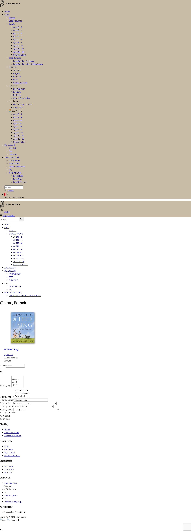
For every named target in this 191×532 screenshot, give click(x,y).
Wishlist (12, 148)
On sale (6, 415)
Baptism (17, 92)
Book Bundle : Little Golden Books (28, 64)
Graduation (18, 107)
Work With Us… (15, 172)
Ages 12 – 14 (18, 48)
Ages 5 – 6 (17, 33)
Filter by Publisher (8, 403)
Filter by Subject (7, 396)
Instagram (9, 469)
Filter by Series (6, 409)
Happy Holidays (20, 82)
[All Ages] (17, 379)
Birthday (17, 76)
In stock (6, 418)
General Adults (19, 54)
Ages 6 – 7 (17, 36)
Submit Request (32, 526)
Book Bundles (15, 58)
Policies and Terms (12, 435)
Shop (6, 14)
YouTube (8, 472)
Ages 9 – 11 (18, 45)
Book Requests (15, 20)
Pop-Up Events (19, 182)
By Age (12, 24)
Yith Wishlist (15, 274)
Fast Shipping (10, 412)
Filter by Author (7, 400)
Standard (17, 70)
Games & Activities (21, 98)
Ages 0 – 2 (17, 27)
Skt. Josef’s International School (25, 295)
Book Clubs (18, 176)
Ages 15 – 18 (18, 51)
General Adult (19, 142)
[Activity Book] (47, 396)
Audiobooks (14, 163)
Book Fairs (17, 179)
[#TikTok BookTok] (47, 390)
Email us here (10, 483)
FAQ (10, 169)
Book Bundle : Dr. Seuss (23, 61)
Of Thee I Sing (11, 349)
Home (7, 11)
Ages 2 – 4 (17, 30)
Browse (12, 17)
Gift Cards (13, 67)
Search (3, 365)
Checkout (13, 154)
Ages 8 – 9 (17, 42)
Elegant (16, 73)
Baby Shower (19, 88)
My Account (9, 145)
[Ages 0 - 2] (17, 382)
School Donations (17, 166)
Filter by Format (7, 406)
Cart (10, 151)
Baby (15, 79)
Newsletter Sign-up (12, 501)
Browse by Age (16, 233)
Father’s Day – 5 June (22, 104)
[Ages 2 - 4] (17, 384)
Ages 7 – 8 (17, 39)
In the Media (14, 160)
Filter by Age (5, 385)
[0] (17, 377)
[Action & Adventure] (47, 393)
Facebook (8, 466)
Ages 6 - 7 (8, 354)
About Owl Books (11, 157)
